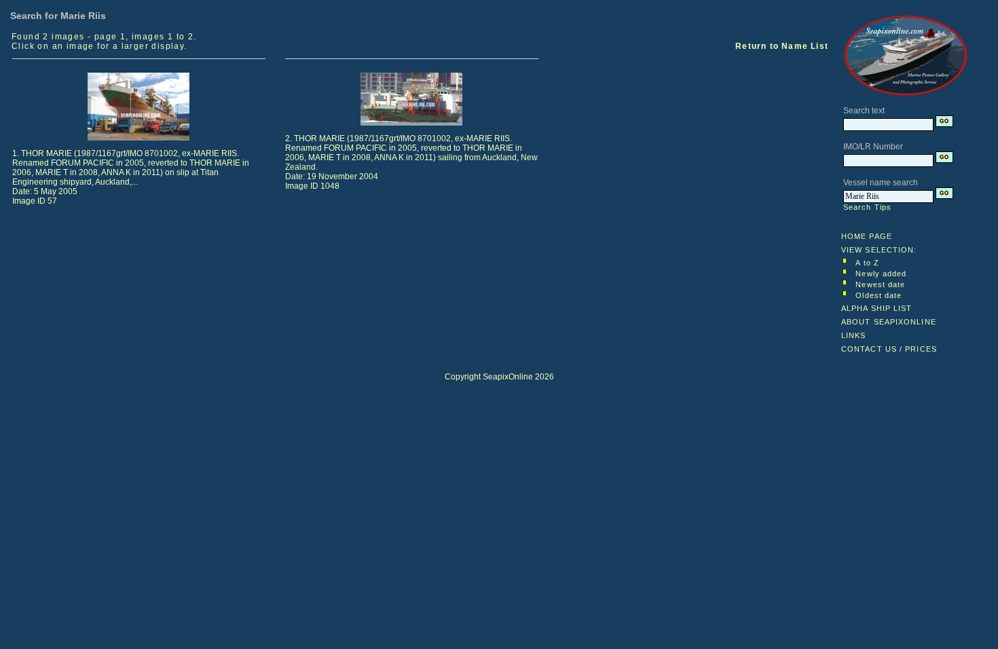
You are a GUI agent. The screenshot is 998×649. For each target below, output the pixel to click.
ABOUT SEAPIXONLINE (888, 322)
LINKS (853, 335)
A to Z (867, 263)
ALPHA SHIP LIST (876, 308)
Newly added (880, 274)
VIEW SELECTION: (879, 250)
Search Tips (867, 207)
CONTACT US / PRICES (889, 349)
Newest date (880, 284)
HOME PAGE (866, 236)
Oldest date (878, 295)
